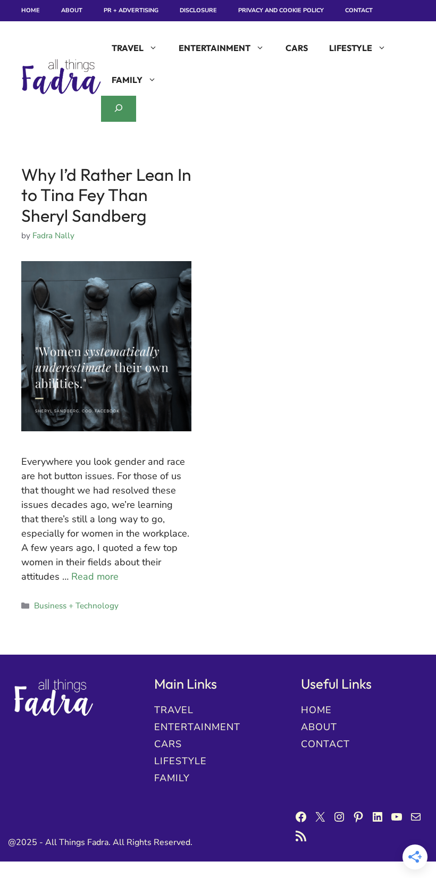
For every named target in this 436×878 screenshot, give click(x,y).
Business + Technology (76, 605)
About (71, 10)
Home (30, 10)
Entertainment (214, 48)
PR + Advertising (131, 10)
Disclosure (198, 10)
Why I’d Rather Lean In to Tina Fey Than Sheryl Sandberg (106, 195)
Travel (128, 48)
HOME (316, 710)
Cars (297, 48)
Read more (95, 576)
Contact (359, 10)
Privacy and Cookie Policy (281, 10)
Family (127, 79)
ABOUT (319, 727)
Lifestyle (350, 48)
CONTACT (325, 744)
